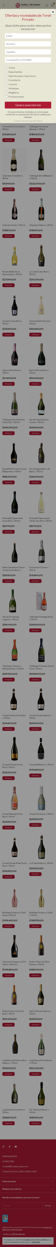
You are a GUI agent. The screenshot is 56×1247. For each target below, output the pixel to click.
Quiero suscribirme (28, 105)
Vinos (12, 67)
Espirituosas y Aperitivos (22, 75)
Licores (13, 84)
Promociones (16, 96)
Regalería (14, 92)
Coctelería (14, 80)
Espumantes (15, 71)
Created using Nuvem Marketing (28, 121)
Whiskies (14, 88)
